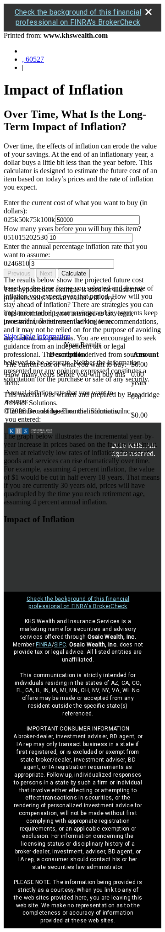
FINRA (44, 644)
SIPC (60, 644)
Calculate (73, 273)
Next (46, 273)
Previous (19, 273)
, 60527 (33, 59)
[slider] (29, 219)
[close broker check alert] (148, 12)
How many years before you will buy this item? (72, 229)
